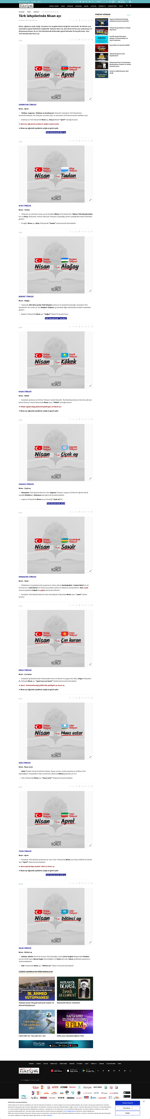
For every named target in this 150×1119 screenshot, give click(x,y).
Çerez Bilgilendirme (69, 1111)
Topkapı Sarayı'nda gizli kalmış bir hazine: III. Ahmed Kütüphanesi (36, 1004)
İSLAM (63, 6)
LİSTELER (93, 6)
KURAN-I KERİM (63, 1063)
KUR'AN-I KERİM (54, 6)
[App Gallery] (73, 1045)
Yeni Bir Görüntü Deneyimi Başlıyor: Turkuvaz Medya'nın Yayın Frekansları (119, 38)
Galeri (29, 12)
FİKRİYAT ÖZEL (112, 6)
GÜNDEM (38, 1063)
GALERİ (86, 6)
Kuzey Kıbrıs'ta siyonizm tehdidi (120, 45)
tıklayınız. (50, 1115)
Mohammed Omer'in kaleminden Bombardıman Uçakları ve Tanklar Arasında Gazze (120, 64)
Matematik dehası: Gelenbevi (68, 1003)
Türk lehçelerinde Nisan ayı (50, 12)
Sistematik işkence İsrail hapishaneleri (117, 55)
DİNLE (121, 6)
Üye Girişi (33, 1)
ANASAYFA (31, 1063)
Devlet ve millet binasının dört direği (119, 72)
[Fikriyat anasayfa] (39, 1044)
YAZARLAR (70, 6)
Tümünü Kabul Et (127, 1103)
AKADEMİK (78, 6)
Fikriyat (27, 1080)
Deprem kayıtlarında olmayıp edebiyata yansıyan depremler (119, 20)
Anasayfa (21, 12)
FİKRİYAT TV (102, 6)
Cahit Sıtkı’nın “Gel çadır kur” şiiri (32, 1036)
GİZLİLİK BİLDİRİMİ (110, 1063)
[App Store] (53, 1045)
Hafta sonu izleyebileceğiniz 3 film (70, 1036)
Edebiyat (36, 12)
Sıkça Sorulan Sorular (24, 1)
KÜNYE (119, 1063)
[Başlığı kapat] (143, 1101)
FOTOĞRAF (79, 1063)
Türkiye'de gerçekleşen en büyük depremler (120, 29)
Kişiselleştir (126, 1108)
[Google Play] (63, 1045)
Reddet (127, 1113)
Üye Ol (39, 1)
